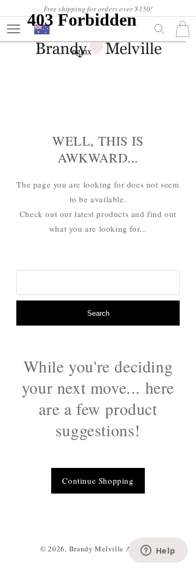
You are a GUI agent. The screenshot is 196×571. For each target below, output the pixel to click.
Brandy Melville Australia (112, 549)
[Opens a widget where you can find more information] (158, 551)
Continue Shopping (97, 480)
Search (98, 313)
